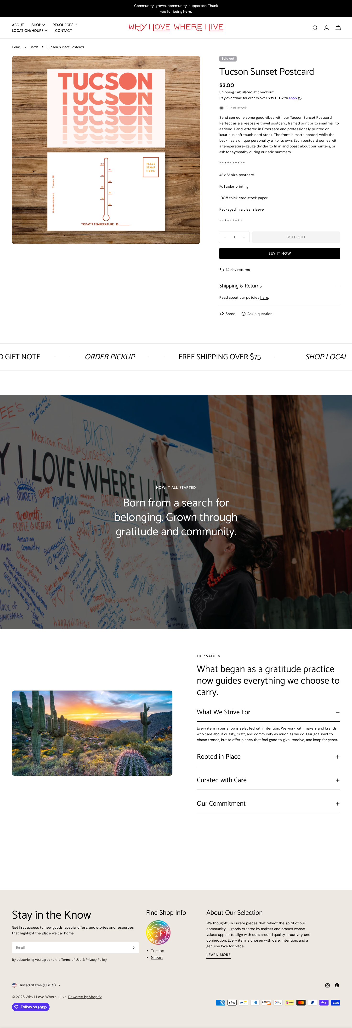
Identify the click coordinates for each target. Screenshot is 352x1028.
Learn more (218, 954)
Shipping (226, 92)
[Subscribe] (133, 948)
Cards (33, 47)
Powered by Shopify (85, 996)
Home (16, 47)
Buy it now (279, 253)
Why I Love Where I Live (46, 996)
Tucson (157, 951)
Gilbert (157, 957)
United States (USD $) (37, 985)
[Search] (315, 28)
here (264, 297)
